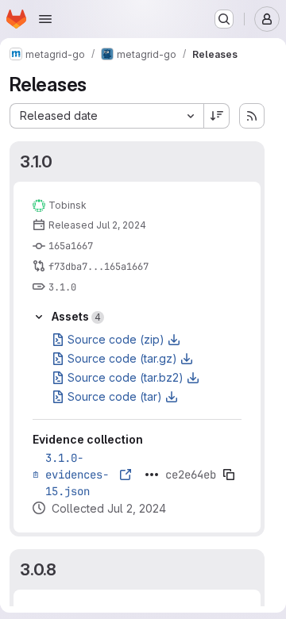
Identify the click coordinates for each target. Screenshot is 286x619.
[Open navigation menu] (45, 19)
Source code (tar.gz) (122, 358)
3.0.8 (38, 569)
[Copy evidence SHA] (229, 474)
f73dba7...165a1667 (98, 266)
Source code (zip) (116, 339)
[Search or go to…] (224, 19)
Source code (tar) (115, 396)
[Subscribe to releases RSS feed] (252, 116)
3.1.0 (36, 161)
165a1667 (70, 246)
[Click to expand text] (151, 474)
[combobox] (106, 116)
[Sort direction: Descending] (217, 116)
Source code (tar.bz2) (126, 377)
